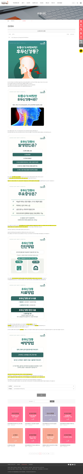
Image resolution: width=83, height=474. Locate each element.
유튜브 (81, 43)
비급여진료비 (31, 464)
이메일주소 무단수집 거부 (11, 464)
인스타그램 (80, 43)
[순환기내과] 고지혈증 (17, 386)
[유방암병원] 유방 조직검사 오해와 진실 (32, 445)
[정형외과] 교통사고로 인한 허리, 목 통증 (50, 445)
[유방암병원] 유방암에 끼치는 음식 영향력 (15, 423)
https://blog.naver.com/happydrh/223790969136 (19, 37)
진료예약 (81, 22)
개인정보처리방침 (24, 464)
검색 (52, 401)
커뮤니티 (12, 20)
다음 (51, 454)
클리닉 (81, 34)
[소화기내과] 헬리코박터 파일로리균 (19, 388)
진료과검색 (81, 26)
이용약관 (18, 464)
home (8, 21)
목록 (41, 395)
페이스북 (81, 41)
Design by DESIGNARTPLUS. (31, 471)
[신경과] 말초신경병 (11, 445)
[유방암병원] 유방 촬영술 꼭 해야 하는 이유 (67, 423)
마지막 (53, 454)
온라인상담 (81, 30)
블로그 (80, 41)
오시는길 (81, 38)
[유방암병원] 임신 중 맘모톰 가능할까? (32, 423)
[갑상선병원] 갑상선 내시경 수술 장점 (49, 423)
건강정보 (24, 20)
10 (48, 453)
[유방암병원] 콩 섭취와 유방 (65, 445)
